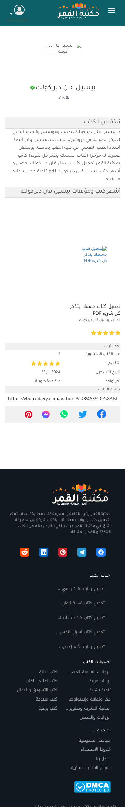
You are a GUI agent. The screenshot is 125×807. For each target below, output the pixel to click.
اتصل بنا (103, 758)
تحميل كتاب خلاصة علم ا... (80, 617)
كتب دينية (48, 672)
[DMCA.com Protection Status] (92, 787)
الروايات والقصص (95, 717)
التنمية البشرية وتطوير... (88, 708)
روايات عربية (100, 681)
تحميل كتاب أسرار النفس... (80, 632)
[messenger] (46, 416)
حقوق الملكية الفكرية (91, 767)
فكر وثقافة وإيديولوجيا (89, 699)
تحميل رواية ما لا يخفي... (81, 588)
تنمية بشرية (100, 690)
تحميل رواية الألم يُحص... (82, 647)
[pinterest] (28, 416)
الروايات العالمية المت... (89, 672)
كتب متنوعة (46, 699)
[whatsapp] (64, 415)
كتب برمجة (47, 708)
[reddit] (24, 553)
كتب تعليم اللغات (41, 681)
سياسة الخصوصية (95, 740)
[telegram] (81, 553)
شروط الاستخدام (95, 749)
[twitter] (82, 416)
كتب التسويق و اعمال (37, 690)
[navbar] (111, 11)
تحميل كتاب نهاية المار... (82, 603)
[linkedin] (43, 553)
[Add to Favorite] (73, 333)
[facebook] (101, 415)
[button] (17, 11)
